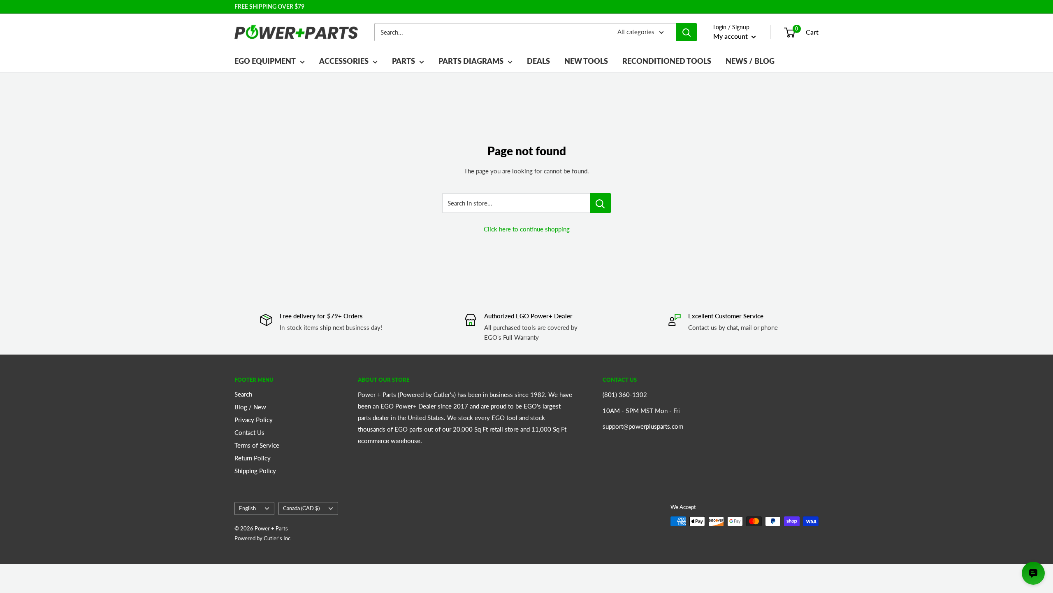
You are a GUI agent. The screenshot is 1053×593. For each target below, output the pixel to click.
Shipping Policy (255, 470)
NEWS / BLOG (750, 60)
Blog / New (250, 407)
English (247, 508)
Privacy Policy (253, 419)
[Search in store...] (600, 203)
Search (243, 394)
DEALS (538, 60)
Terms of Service (256, 445)
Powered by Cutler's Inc (262, 538)
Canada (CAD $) (301, 508)
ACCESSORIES (344, 60)
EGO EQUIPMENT (265, 60)
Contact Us (249, 432)
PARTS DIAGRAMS (470, 60)
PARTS (403, 60)
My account (731, 36)
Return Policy (252, 458)
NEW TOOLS (586, 60)
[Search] (686, 32)
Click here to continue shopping (527, 229)
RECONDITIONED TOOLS (666, 60)
